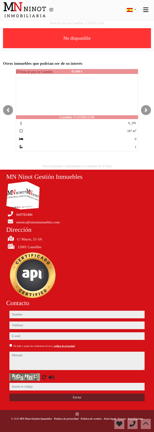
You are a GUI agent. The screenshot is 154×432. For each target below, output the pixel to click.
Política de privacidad (66, 418)
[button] (8, 110)
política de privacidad (64, 346)
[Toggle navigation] (146, 10)
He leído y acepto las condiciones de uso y (44, 346)
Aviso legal (110, 418)
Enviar (77, 397)
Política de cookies (91, 418)
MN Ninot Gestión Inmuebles (36, 418)
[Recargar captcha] (44, 377)
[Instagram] (51, 10)
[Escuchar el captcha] (51, 377)
